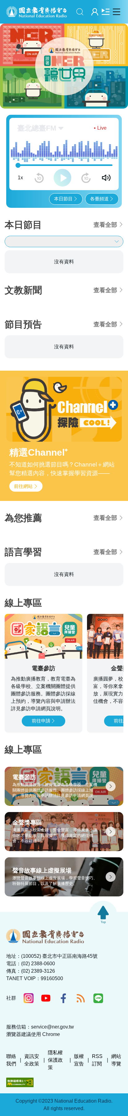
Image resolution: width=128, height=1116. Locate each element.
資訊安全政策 (31, 1060)
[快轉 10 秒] (86, 177)
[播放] (62, 177)
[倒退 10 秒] (39, 177)
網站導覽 (116, 1060)
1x (20, 177)
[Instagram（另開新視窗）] (29, 998)
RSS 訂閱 (97, 1060)
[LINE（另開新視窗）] (98, 998)
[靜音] (106, 178)
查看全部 (105, 224)
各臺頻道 (99, 198)
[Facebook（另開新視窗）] (63, 998)
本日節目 (63, 198)
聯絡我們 (11, 1060)
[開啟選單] (116, 11)
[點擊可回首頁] (36, 11)
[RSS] (81, 998)
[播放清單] (105, 11)
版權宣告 (79, 1060)
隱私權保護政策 (55, 1060)
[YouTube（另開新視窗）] (46, 998)
